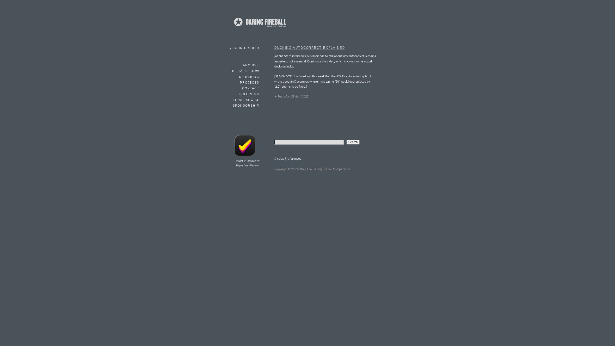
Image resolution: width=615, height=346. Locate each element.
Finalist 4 (240, 160)
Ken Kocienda (316, 56)
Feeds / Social (245, 100)
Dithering (249, 77)
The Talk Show (244, 71)
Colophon (249, 94)
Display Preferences (287, 159)
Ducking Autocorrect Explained (309, 47)
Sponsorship (246, 105)
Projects (249, 82)
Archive (251, 65)
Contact (250, 88)
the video (328, 61)
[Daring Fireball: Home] (260, 27)
